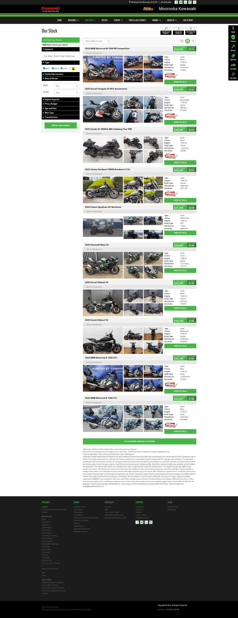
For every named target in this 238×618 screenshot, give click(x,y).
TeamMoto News (143, 518)
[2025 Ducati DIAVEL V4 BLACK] (123, 303)
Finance (155, 20)
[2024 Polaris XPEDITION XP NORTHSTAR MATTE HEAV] (123, 227)
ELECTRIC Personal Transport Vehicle (53, 592)
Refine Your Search (52, 40)
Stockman (46, 547)
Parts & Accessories (137, 20)
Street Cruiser (47, 538)
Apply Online (79, 526)
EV (43, 566)
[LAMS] (73, 68)
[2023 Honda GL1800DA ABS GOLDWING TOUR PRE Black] (123, 149)
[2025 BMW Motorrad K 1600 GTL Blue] (123, 418)
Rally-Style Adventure (50, 544)
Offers (105, 20)
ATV (43, 573)
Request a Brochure (82, 529)
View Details (180, 82)
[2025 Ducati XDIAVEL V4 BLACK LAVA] (123, 340)
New (47, 68)
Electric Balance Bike (50, 569)
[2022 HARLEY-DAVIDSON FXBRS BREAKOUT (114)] (123, 190)
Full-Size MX (47, 560)
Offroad (45, 555)
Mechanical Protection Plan (115, 518)
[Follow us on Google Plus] (186, 2)
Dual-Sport (46, 552)
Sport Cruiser (47, 541)
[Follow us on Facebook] (177, 2)
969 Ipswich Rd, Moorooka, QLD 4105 (144, 2)
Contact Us (140, 507)
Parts (107, 509)
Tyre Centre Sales (112, 512)
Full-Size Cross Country (51, 563)
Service (117, 20)
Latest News (188, 20)
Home (59, 20)
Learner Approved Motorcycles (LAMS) (54, 510)
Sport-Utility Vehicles (50, 585)
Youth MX (45, 558)
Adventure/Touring (49, 536)
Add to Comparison (94, 53)
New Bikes (72, 20)
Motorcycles (47, 516)
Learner (45, 507)
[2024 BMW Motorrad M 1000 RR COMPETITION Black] (123, 69)
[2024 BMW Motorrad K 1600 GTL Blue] (123, 378)
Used (64, 68)
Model (46, 92)
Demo (56, 68)
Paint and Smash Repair (114, 515)
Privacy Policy (173, 507)
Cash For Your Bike (81, 520)
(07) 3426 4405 (166, 2)
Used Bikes (78, 515)
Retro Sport (46, 530)
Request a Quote (80, 531)
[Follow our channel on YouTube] (181, 2)
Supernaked (47, 527)
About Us (171, 20)
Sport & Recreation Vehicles (53, 588)
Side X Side (46, 580)
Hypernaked (47, 533)
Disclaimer (172, 509)
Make (45, 85)
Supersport (46, 522)
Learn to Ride (141, 515)
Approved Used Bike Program (86, 518)
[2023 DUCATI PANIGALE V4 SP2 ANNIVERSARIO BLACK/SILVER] (123, 109)
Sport (44, 519)
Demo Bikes (78, 512)
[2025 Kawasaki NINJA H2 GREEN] (123, 265)
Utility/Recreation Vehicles (52, 582)
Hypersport (46, 525)
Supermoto (46, 549)
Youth (44, 575)
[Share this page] (194, 2)
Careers (139, 512)
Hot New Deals (80, 507)
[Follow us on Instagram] (190, 2)
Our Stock (89, 20)
